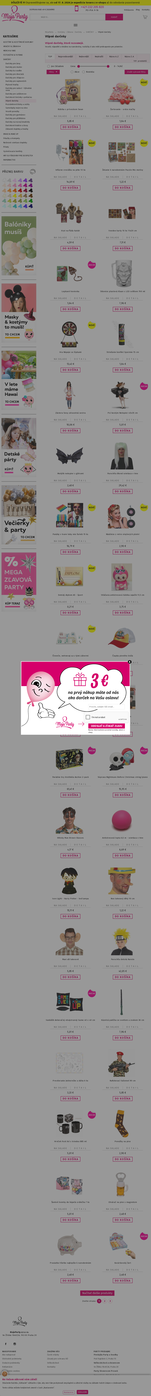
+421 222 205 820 (92, 7)
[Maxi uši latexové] (70, 954)
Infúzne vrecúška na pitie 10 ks (70, 170)
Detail (80, 116)
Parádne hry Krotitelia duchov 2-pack (70, 777)
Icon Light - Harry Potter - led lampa (70, 898)
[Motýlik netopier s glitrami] (70, 469)
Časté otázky (53, 1355)
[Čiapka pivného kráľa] (122, 651)
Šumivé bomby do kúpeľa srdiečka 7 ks (70, 1202)
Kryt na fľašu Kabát (70, 230)
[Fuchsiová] (20, 185)
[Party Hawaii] (19, 409)
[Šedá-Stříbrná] (9, 180)
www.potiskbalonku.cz (63, 1390)
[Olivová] (14, 201)
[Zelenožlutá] (9, 201)
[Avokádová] (20, 201)
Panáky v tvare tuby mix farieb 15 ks (70, 534)
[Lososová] (4, 185)
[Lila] (14, 180)
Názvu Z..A (129, 56)
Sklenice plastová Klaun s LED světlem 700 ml (122, 291)
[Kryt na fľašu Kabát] (70, 226)
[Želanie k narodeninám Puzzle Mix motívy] (122, 165)
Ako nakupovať (8, 1355)
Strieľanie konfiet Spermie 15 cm (123, 352)
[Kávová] (25, 195)
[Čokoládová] (30, 195)
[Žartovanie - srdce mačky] (122, 104)
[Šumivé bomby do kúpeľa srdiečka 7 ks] (70, 1197)
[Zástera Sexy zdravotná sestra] (70, 408)
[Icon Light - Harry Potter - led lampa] (70, 894)
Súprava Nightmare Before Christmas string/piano (123, 777)
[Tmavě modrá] (30, 206)
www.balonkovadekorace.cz (123, 1386)
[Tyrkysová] (14, 206)
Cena (72, 66)
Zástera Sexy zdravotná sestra (70, 413)
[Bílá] (4, 180)
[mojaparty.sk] (20, 1321)
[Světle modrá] (20, 206)
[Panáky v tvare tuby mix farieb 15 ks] (70, 527)
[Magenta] (25, 185)
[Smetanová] (4, 195)
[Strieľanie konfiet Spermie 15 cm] (122, 347)
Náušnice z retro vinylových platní (122, 534)
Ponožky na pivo (123, 1141)
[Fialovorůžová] (30, 180)
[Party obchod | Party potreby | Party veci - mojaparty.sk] (14, 14)
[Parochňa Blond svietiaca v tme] (122, 469)
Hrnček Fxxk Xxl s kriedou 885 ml (70, 1141)
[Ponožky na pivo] (122, 1136)
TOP (50, 56)
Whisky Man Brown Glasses (70, 838)
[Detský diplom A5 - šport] (70, 590)
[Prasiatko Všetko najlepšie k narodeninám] (70, 1258)
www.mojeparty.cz (22, 1386)
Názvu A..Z (114, 56)
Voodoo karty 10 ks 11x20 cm (123, 230)
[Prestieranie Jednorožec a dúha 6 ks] (70, 1076)
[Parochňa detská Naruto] (122, 954)
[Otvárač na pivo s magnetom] (122, 1197)
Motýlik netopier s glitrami (70, 473)
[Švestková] (25, 180)
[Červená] (20, 190)
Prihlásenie (129, 10)
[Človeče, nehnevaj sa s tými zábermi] (70, 651)
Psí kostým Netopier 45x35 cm (123, 413)
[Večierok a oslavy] (19, 543)
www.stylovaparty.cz (88, 1390)
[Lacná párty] (19, 611)
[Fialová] (20, 180)
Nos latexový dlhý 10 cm (122, 898)
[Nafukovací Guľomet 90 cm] (122, 1076)
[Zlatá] (20, 195)
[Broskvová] (4, 190)
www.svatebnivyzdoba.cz (69, 1386)
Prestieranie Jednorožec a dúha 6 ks (70, 1080)
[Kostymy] (19, 342)
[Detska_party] (19, 476)
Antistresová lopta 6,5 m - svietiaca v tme (122, 838)
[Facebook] (5, 1344)
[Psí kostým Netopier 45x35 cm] (122, 408)
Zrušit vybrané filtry (136, 72)
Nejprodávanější (65, 56)
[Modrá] (25, 206)
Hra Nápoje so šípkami (70, 352)
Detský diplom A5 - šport (70, 595)
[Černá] (30, 190)
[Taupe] (9, 195)
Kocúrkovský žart (122, 1263)
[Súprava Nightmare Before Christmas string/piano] (122, 772)
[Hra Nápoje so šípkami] (70, 347)
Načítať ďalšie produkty (97, 1293)
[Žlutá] (14, 195)
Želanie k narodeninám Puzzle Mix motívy (122, 170)
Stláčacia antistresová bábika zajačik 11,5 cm (122, 595)
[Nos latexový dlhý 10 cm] (122, 894)
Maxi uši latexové (70, 959)
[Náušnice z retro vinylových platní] (122, 529)
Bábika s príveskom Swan (70, 109)
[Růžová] (14, 185)
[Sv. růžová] (9, 185)
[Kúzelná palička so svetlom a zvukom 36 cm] (122, 1015)
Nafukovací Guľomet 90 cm (123, 1080)
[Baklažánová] (30, 185)
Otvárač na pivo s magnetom (123, 1202)
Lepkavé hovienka (70, 291)
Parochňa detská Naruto (122, 959)
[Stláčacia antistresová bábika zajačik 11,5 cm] (122, 590)
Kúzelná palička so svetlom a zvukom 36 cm (122, 1020)
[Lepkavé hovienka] (70, 286)
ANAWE (103, 1394)
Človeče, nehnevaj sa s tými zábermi (70, 655)
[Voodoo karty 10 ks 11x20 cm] (122, 226)
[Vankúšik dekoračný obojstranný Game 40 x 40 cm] (70, 1015)
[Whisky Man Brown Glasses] (70, 833)
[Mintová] (9, 206)
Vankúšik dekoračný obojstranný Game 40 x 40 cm (70, 1020)
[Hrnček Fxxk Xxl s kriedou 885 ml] (70, 1136)
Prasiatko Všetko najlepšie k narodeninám (70, 1263)
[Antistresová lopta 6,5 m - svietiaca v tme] (122, 833)
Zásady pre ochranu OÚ (57, 1359)
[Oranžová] (14, 190)
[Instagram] (14, 1344)
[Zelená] (30, 201)
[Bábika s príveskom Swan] (70, 104)
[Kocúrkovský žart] (122, 1258)
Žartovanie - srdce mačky (122, 109)
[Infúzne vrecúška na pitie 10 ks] (70, 165)
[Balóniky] (19, 274)
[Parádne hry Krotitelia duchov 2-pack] (70, 772)
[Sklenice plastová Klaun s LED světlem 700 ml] (122, 286)
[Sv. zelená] (25, 201)
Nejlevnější (84, 56)
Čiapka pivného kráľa (122, 655)
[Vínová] (25, 190)
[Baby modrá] (4, 206)
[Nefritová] (4, 201)
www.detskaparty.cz (95, 1386)
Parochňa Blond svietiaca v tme (122, 473)
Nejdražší (99, 56)
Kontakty (51, 1367)
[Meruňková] (9, 190)
